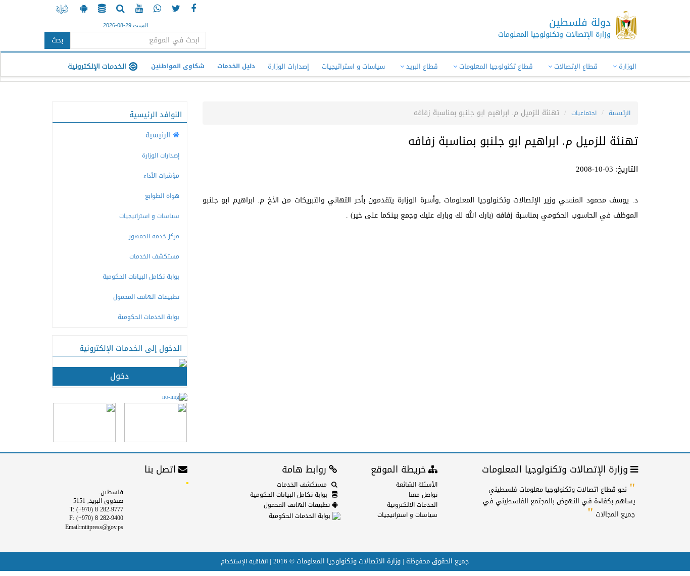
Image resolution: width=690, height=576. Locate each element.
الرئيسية (619, 113)
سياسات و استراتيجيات (353, 66)
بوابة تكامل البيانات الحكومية (288, 494)
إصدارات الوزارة (288, 66)
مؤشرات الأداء (161, 175)
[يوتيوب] (138, 9)
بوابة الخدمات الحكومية (148, 317)
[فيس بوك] (192, 9)
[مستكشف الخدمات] (119, 9)
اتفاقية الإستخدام (244, 561)
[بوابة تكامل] (100, 9)
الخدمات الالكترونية (412, 504)
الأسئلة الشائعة (416, 484)
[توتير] (174, 9)
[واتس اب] (156, 9)
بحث (57, 40)
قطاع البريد (421, 66)
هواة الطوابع (162, 195)
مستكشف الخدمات (154, 256)
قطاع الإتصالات (575, 66)
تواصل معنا (423, 494)
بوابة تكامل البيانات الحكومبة (141, 276)
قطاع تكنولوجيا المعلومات (495, 66)
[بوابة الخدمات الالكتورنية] (62, 9)
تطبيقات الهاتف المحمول (146, 296)
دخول (119, 376)
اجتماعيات (584, 113)
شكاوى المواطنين (178, 66)
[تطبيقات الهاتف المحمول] (82, 9)
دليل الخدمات (236, 66)
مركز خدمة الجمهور (154, 236)
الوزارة (626, 66)
